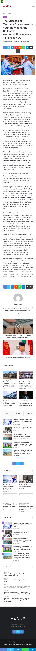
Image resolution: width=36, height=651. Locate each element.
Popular (18, 413)
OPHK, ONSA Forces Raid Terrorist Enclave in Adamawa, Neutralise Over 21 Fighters (22, 436)
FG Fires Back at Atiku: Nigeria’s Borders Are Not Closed (25, 486)
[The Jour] (7, 6)
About (10, 644)
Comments (29, 413)
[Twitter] (18, 463)
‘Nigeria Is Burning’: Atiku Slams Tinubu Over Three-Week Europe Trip (22, 421)
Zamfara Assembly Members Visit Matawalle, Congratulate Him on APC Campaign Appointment (22, 444)
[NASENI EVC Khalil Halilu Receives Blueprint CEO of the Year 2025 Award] (26, 395)
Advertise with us (20, 644)
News (9, 13)
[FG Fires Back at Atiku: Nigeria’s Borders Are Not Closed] (7, 430)
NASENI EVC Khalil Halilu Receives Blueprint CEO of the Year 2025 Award (26, 403)
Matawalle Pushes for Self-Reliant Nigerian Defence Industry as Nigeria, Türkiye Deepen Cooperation (25, 385)
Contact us (29, 644)
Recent (7, 413)
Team (13, 644)
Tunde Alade (8, 41)
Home (5, 13)
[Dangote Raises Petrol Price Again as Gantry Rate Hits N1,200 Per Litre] (10, 395)
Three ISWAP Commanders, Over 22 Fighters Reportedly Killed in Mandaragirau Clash (9, 385)
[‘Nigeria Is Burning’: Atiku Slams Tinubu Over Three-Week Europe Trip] (7, 422)
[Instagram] (22, 463)
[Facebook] (14, 463)
